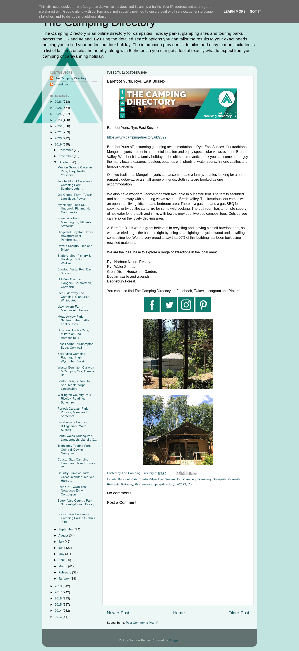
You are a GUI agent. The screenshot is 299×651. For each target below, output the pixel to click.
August (63, 535)
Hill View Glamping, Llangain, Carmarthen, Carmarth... (75, 283)
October (64, 162)
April (61, 560)
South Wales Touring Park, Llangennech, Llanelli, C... (77, 437)
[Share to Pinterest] (195, 473)
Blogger (174, 640)
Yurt (190, 484)
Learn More (234, 11)
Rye (137, 484)
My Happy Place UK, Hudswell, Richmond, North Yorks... (74, 208)
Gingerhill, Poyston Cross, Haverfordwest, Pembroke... (75, 235)
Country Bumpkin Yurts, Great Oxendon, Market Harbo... (76, 476)
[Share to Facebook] (191, 473)
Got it (255, 11)
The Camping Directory (70, 78)
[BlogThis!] (182, 473)
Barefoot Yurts (128, 479)
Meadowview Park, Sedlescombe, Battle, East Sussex (74, 320)
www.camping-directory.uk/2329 (164, 484)
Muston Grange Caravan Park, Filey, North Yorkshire (75, 171)
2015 (59, 604)
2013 (59, 616)
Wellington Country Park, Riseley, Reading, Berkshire (75, 398)
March (63, 566)
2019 (59, 144)
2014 (59, 610)
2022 (59, 126)
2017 (59, 592)
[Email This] (178, 473)
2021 (59, 132)
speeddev (61, 84)
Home (179, 612)
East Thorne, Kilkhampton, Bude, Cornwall (76, 345)
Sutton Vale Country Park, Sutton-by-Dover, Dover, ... (76, 504)
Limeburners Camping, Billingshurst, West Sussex (73, 425)
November (66, 156)
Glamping (204, 479)
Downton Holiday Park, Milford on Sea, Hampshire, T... (73, 333)
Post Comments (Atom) (142, 622)
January (64, 578)
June (62, 547)
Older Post (239, 612)
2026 (59, 101)
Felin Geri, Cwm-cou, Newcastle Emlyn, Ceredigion (72, 490)
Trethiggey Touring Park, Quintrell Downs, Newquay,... (74, 449)
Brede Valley (148, 479)
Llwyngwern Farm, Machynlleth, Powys (73, 308)
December (66, 150)
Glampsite (220, 479)
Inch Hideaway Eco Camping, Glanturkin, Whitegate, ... (74, 296)
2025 (59, 107)
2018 (59, 586)
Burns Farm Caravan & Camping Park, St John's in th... (76, 517)
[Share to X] (187, 473)
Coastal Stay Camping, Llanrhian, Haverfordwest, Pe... (77, 463)
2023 (59, 120)
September (66, 529)
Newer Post (118, 612)
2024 (59, 114)
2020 (59, 138)
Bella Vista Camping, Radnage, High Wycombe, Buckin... (73, 357)
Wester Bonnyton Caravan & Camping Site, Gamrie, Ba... (76, 371)
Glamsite (234, 479)
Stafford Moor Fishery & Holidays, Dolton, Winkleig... (74, 259)
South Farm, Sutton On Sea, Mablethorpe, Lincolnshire (74, 384)
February (65, 572)
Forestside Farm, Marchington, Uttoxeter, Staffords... (75, 222)
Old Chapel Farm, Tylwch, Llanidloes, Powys (75, 196)
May (61, 554)
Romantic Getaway (120, 484)
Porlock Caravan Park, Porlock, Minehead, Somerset (73, 412)
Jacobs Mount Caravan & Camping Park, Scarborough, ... (75, 184)
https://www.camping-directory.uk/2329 (137, 137)
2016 (59, 598)
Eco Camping (186, 479)
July (61, 541)
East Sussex (166, 479)
